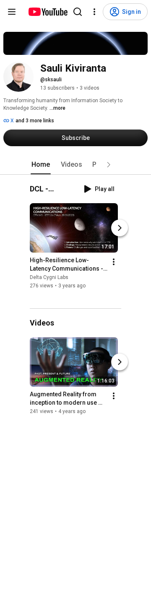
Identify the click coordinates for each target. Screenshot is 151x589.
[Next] (119, 228)
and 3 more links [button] (35, 121)
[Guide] (12, 12)
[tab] (41, 165)
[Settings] (94, 12)
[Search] (78, 12)
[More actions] (113, 262)
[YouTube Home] (47, 11)
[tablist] (75, 165)
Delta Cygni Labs (49, 278)
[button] (109, 165)
